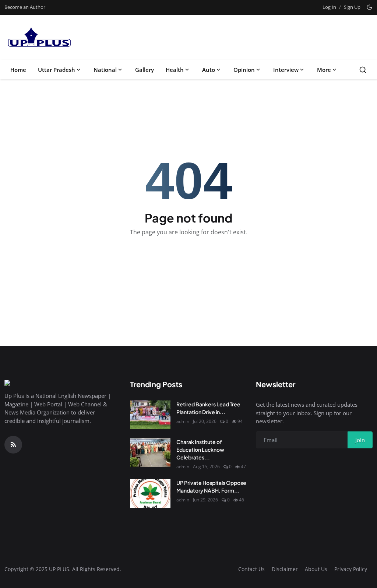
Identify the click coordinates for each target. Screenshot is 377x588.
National (105, 69)
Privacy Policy (350, 569)
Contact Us (251, 569)
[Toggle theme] (369, 7)
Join (360, 440)
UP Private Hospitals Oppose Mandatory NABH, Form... (211, 486)
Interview (286, 69)
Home (18, 69)
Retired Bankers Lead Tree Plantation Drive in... (208, 408)
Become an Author (24, 7)
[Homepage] (38, 37)
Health (175, 69)
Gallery (144, 69)
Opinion (244, 69)
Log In (329, 7)
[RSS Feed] (13, 445)
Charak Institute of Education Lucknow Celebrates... (200, 449)
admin (182, 421)
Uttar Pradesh (56, 69)
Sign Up (352, 7)
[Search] (363, 70)
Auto (208, 69)
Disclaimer (285, 569)
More (324, 69)
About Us (316, 569)
